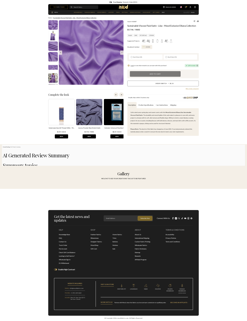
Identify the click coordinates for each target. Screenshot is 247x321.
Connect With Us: (163, 218)
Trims (114, 238)
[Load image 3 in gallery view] (53, 46)
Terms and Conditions (173, 242)
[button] (90, 12)
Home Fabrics (117, 234)
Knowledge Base (64, 234)
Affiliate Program (140, 259)
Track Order (63, 245)
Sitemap (137, 252)
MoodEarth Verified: (133, 47)
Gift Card (94, 249)
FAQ (60, 238)
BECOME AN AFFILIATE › (179, 302)
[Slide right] (122, 53)
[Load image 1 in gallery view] (53, 25)
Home (50, 18)
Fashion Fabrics (96, 234)
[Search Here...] (71, 7)
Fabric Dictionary (140, 249)
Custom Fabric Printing (142, 242)
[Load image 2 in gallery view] (53, 35)
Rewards (138, 256)
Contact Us (62, 242)
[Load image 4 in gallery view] (53, 57)
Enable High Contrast (66, 269)
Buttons (115, 242)
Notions (115, 245)
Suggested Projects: (133, 41)
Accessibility (170, 234)
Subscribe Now (145, 218)
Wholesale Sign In (64, 259)
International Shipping (142, 238)
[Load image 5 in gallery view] (53, 67)
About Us (138, 234)
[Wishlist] (186, 7)
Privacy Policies (171, 238)
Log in (132, 65)
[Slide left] (60, 53)
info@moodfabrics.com (76, 288)
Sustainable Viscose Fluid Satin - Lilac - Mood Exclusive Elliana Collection (74, 18)
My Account (63, 249)
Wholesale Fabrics (141, 245)
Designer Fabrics (96, 242)
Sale (114, 249)
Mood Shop (94, 245)
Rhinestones (95, 238)
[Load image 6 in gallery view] (53, 78)
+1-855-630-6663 (76, 293)
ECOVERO (148, 47)
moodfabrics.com (123, 318)
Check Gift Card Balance (67, 252)
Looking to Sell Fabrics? (67, 256)
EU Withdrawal (64, 263)
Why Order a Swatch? (192, 88)
